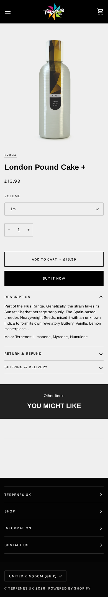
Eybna (10, 155)
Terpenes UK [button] (17, 495)
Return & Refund (23, 353)
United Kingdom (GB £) (33, 576)
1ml (13, 209)
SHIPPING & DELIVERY (26, 367)
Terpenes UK (21, 588)
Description (17, 297)
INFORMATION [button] (17, 528)
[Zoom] (54, 90)
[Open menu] (12, 11)
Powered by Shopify (69, 588)
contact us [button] (16, 545)
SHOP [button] (9, 511)
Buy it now (54, 278)
